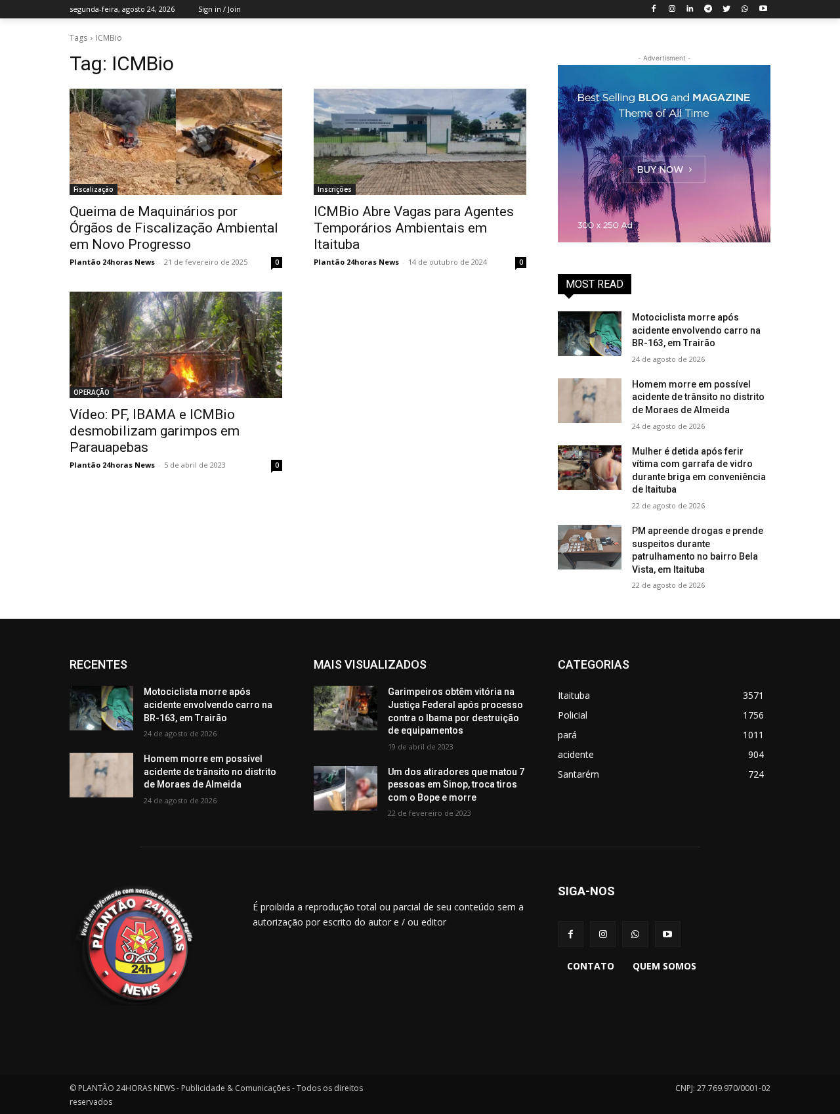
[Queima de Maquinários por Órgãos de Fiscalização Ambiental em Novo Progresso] (176, 142)
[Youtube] (762, 9)
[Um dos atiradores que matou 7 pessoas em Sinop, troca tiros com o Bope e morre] (345, 788)
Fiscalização (94, 189)
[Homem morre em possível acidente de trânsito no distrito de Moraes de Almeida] (589, 400)
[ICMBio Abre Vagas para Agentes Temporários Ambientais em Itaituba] (420, 142)
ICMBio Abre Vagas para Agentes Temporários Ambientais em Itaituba (414, 228)
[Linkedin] (690, 9)
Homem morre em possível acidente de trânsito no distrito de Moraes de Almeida (698, 397)
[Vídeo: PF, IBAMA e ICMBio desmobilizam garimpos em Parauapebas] (176, 345)
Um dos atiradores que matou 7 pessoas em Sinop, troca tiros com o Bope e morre (456, 785)
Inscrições (335, 189)
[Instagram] (671, 9)
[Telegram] (708, 9)
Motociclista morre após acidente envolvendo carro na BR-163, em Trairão (696, 330)
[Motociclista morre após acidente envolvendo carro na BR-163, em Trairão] (589, 333)
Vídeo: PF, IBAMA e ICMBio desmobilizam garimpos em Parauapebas (155, 431)
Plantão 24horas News (112, 262)
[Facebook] (653, 9)
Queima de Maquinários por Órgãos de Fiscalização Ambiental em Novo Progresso (174, 228)
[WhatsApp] (744, 9)
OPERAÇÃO (92, 392)
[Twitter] (726, 9)
